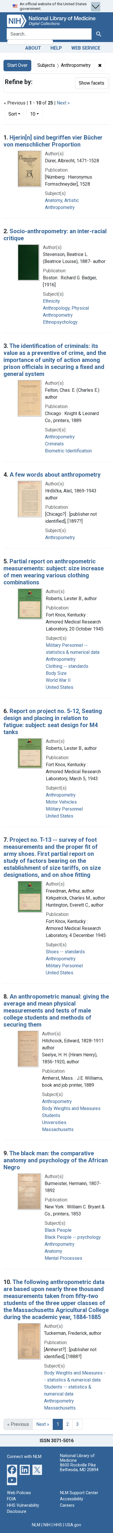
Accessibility (71, 1499)
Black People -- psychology (73, 1237)
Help (56, 48)
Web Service (85, 48)
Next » (63, 103)
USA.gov (73, 1524)
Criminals (54, 444)
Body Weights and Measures (71, 1108)
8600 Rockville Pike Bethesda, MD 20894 (79, 1467)
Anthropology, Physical (66, 308)
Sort (12, 114)
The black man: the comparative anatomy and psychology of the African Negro (55, 1160)
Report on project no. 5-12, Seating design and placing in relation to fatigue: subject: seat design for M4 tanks (52, 722)
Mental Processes (63, 1258)
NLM (36, 1524)
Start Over (17, 65)
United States (59, 687)
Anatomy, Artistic (62, 200)
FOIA (11, 1499)
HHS (58, 1524)
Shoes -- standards (65, 951)
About (33, 48)
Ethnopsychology (60, 322)
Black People (58, 1230)
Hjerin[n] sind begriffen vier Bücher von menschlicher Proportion (53, 141)
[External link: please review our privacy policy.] (12, 1469)
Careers (67, 1505)
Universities (54, 1122)
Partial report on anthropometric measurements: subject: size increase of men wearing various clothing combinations (53, 572)
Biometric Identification (68, 451)
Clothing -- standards (67, 666)
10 (36, 114)
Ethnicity (51, 301)
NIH (46, 1524)
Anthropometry (60, 207)
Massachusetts (58, 1129)
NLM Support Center (79, 1492)
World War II (58, 680)
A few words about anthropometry (55, 474)
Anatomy (53, 1251)
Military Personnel (64, 809)
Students (51, 1115)
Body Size (56, 673)
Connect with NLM (24, 1456)
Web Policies (19, 1492)
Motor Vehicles (61, 802)
